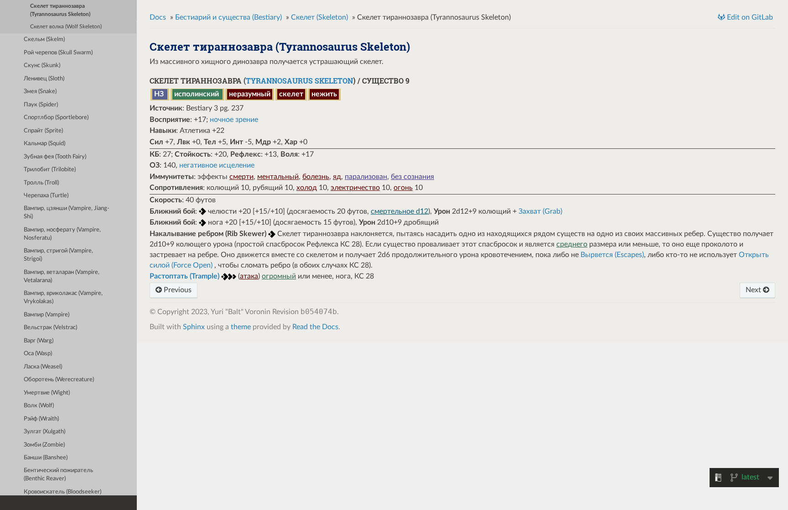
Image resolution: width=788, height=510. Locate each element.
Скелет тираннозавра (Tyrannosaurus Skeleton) (60, 10)
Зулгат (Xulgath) (44, 432)
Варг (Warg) (38, 341)
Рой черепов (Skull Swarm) (58, 53)
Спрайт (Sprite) (43, 131)
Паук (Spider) (41, 105)
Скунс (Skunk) (42, 65)
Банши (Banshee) (45, 458)
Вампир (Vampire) (46, 315)
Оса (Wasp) (38, 354)
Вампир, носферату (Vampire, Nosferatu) (62, 234)
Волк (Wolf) (39, 406)
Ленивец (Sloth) (44, 79)
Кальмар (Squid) (44, 144)
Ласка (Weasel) (43, 367)
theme (241, 327)
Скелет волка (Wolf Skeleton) (66, 26)
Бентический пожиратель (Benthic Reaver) (58, 475)
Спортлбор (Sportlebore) (56, 118)
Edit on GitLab (749, 17)
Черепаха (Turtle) (46, 196)
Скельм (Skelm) (44, 39)
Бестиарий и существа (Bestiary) (228, 17)
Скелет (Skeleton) (319, 17)
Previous (177, 290)
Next (754, 290)
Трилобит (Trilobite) (50, 170)
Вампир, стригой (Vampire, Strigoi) (58, 255)
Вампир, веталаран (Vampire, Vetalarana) (61, 276)
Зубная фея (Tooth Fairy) (55, 157)
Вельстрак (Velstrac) (50, 328)
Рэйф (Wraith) (41, 419)
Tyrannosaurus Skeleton (299, 80)
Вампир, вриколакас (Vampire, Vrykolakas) (63, 297)
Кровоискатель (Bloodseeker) (62, 492)
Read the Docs (315, 327)
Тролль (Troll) (41, 183)
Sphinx (194, 327)
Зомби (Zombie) (44, 445)
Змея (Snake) (40, 92)
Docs (158, 17)
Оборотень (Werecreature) (59, 380)
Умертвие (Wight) (47, 393)
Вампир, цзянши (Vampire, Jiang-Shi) (66, 212)
